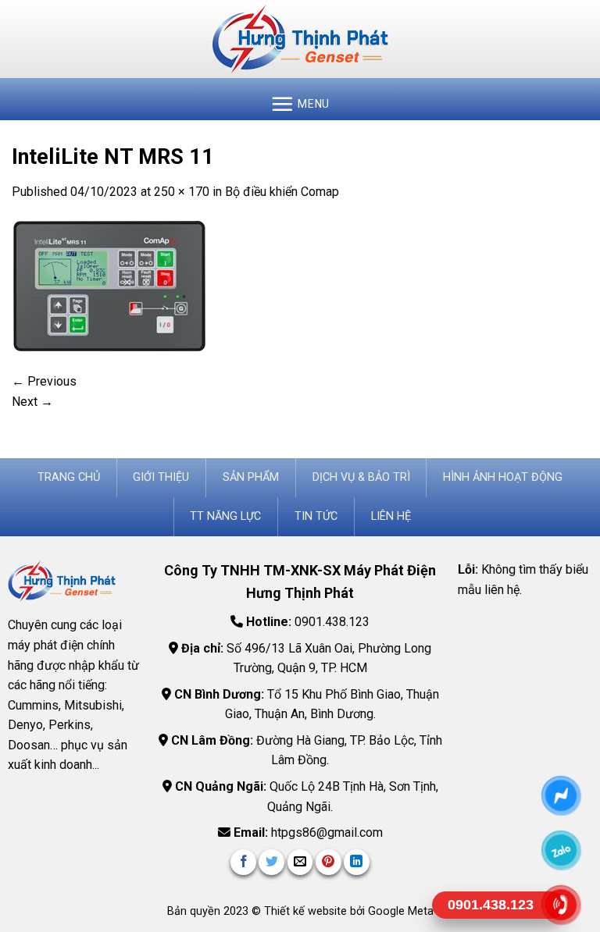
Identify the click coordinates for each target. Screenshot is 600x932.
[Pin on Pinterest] (328, 862)
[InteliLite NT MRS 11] (109, 285)
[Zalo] (561, 850)
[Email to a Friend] (300, 862)
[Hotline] (561, 905)
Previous (44, 381)
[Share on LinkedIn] (357, 862)
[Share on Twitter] (271, 862)
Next (32, 401)
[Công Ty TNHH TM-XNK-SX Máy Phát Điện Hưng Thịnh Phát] (300, 39)
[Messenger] (561, 795)
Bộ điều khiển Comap (282, 191)
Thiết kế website (307, 911)
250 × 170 (181, 191)
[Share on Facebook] (243, 862)
